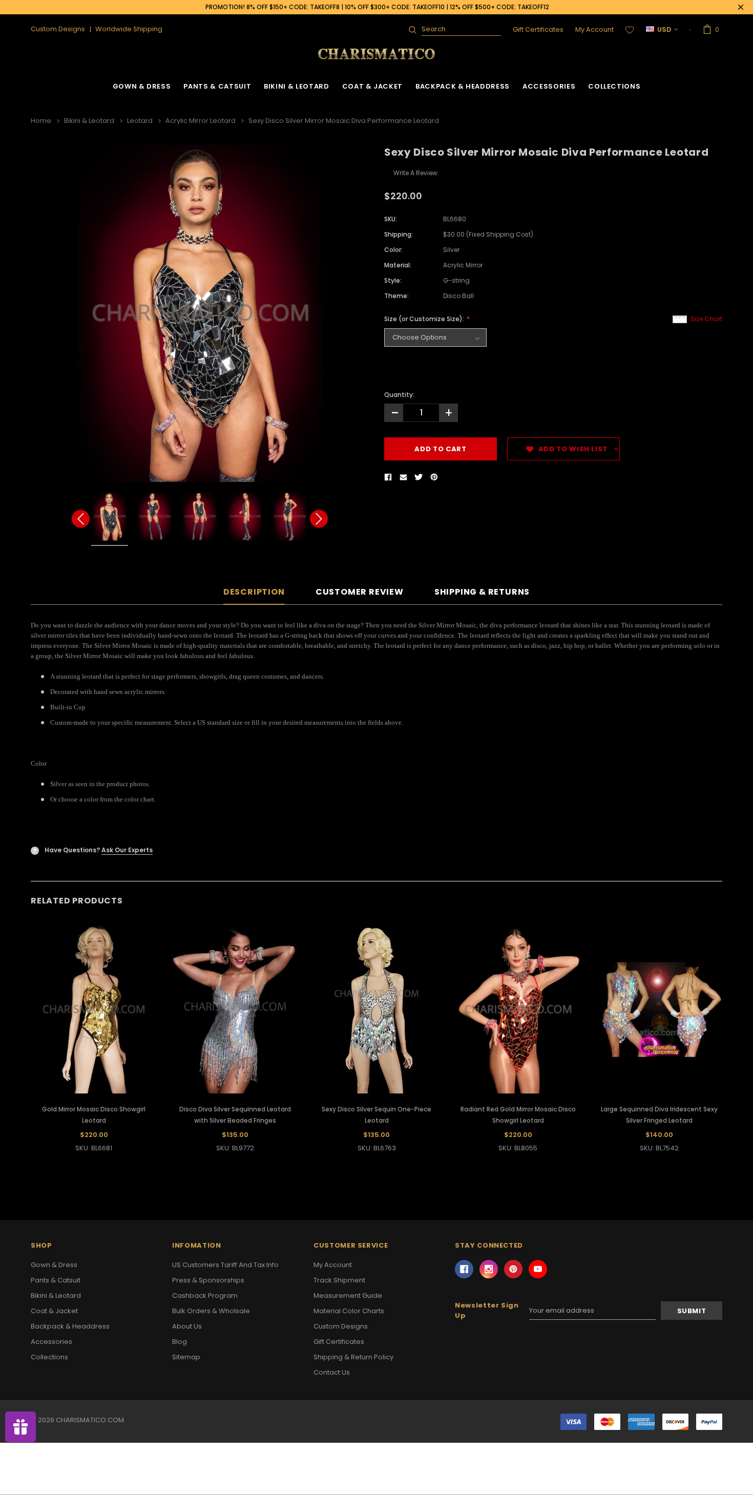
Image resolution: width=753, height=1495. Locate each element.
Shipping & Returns (482, 592)
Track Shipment (339, 1280)
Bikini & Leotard (296, 86)
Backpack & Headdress (462, 86)
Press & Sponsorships (208, 1280)
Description (254, 592)
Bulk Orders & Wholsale (211, 1311)
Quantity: (399, 394)
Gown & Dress (142, 86)
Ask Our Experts (127, 850)
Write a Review (415, 173)
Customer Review (360, 592)
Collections (614, 86)
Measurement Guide (347, 1295)
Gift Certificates (538, 29)
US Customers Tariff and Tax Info (225, 1265)
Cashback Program (205, 1295)
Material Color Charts (348, 1311)
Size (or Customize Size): (425, 318)
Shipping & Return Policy (353, 1357)
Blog (179, 1341)
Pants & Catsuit (217, 86)
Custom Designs (340, 1326)
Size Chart (706, 318)
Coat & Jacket (372, 86)
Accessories (548, 86)
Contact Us (331, 1372)
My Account (594, 29)
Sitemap (186, 1357)
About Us (187, 1326)
